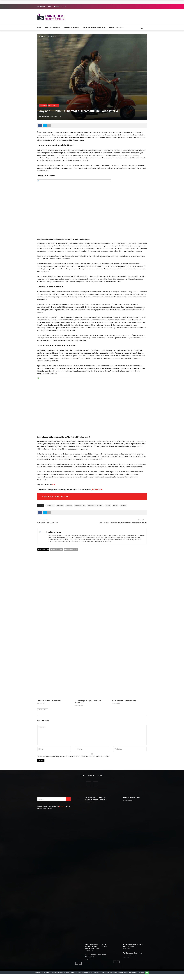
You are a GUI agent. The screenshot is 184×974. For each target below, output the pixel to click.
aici (53, 484)
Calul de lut (97, 489)
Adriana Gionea (44, 116)
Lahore (115, 505)
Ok (147, 972)
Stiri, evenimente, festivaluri (94, 28)
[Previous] (76, 963)
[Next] (80, 963)
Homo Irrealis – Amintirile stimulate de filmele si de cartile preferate (123, 523)
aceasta (61, 806)
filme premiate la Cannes (95, 505)
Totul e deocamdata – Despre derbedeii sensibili (133, 954)
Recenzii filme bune (71, 28)
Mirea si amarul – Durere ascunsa (124, 701)
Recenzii (56, 6)
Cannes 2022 (50, 505)
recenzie (123, 505)
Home (49, 6)
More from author (56, 549)
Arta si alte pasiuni (116, 28)
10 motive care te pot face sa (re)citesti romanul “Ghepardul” (96, 799)
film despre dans (80, 505)
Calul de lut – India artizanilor (56, 496)
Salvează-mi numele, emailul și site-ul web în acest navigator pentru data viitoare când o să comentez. (73, 756)
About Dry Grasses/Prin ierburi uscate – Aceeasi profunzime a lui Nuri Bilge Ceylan (96, 946)
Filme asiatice (43, 105)
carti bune (60, 505)
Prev (40, 709)
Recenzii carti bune (52, 28)
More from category (70, 549)
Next (45, 709)
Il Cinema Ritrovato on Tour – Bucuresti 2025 (133, 945)
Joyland (108, 505)
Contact (64, 6)
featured (69, 505)
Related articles (43, 549)
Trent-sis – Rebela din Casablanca (52, 2)
